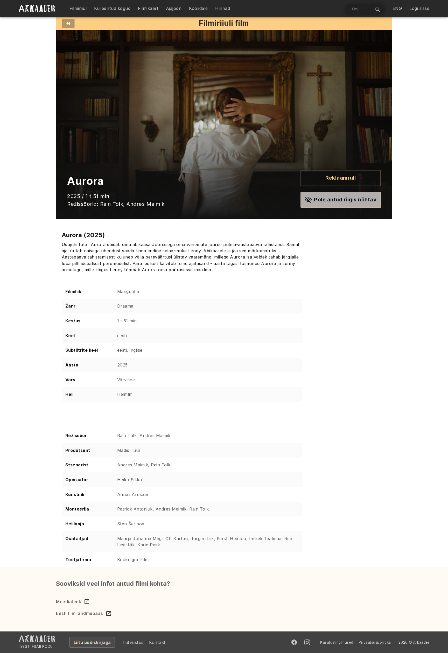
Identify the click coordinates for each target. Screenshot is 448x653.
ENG (397, 8)
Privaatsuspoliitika (375, 642)
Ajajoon (174, 8)
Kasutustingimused (336, 642)
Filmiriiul (78, 8)
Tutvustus (133, 642)
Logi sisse (419, 8)
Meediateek (68, 601)
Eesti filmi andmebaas (79, 613)
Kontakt (157, 642)
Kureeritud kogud (112, 8)
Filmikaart (148, 8)
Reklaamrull (340, 178)
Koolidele (198, 8)
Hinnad (222, 8)
